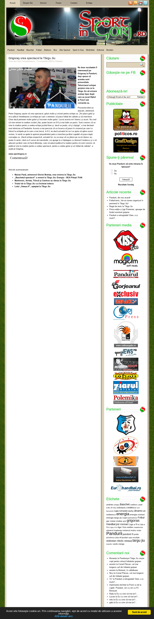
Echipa (89, 3)
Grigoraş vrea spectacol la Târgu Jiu (32, 58)
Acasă (12, 3)
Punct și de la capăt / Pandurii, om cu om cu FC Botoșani (125, 588)
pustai (125, 537)
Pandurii (11, 50)
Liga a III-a (134, 524)
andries (109, 504)
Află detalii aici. (64, 616)
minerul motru (129, 530)
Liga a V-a (113, 527)
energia (122, 514)
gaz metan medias (114, 521)
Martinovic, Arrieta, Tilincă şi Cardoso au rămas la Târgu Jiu (43, 180)
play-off (118, 537)
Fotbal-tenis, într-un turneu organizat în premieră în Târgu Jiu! (126, 202)
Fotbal (39, 50)
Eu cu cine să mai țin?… (127, 594)
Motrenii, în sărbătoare (128, 570)
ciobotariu (121, 507)
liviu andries (128, 527)
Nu (115, 174)
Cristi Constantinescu (25, 61)
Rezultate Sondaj (126, 185)
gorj (124, 521)
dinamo (138, 510)
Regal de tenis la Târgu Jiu (121, 206)
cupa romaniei (121, 511)
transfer (109, 544)
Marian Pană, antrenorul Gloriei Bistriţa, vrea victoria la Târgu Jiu (45, 175)
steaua (128, 540)
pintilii (136, 534)
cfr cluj (113, 508)
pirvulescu (110, 537)
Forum (58, 3)
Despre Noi (28, 3)
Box (55, 50)
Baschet (30, 50)
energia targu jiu (114, 517)
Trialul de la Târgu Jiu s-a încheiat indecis (34, 183)
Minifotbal (90, 50)
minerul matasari (114, 530)
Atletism (47, 50)
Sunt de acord (139, 612)
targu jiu (138, 540)
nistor (139, 530)
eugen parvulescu (129, 518)
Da (115, 171)
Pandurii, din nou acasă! (119, 197)
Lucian (112, 596)
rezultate (136, 537)
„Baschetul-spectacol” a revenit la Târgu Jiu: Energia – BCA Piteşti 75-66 (48, 177)
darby (131, 511)
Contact (74, 3)
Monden (109, 50)
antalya (116, 505)
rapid (130, 537)
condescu (131, 507)
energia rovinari (137, 514)
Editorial (100, 50)
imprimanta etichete (117, 585)
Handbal (20, 50)
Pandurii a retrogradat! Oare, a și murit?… (123, 216)
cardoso (133, 504)
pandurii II (128, 534)
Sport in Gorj (78, 50)
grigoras (133, 520)
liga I (120, 527)
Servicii (43, 3)
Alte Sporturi (64, 50)
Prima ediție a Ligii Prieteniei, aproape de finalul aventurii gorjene (127, 211)
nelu (111, 599)
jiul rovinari (122, 524)
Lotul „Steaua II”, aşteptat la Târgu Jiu (32, 186)
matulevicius (138, 527)
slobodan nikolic (115, 540)
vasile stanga (118, 544)
